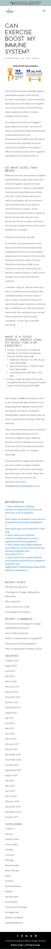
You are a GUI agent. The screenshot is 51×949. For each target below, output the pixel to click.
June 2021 (10, 723)
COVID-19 (9, 828)
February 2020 (12, 801)
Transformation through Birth (27, 638)
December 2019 (13, 806)
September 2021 (13, 707)
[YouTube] (36, 936)
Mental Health (12, 865)
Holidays (9, 849)
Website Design (17, 945)
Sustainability (11, 901)
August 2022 (11, 665)
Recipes (9, 891)
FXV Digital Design (33, 945)
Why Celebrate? (12, 601)
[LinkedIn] (31, 936)
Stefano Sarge (13, 58)
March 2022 (11, 681)
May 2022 (10, 676)
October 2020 (11, 764)
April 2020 (10, 791)
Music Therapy (12, 870)
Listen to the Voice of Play (17, 606)
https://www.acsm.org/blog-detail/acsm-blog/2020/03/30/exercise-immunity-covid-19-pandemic (24, 509)
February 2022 (12, 686)
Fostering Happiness (27, 643)
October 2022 (11, 660)
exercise (23, 91)
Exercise (35, 58)
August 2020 (11, 775)
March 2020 (11, 796)
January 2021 (11, 749)
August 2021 (11, 712)
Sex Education (11, 896)
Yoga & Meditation (14, 922)
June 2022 (10, 671)
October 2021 (11, 702)
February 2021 (12, 744)
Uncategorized (12, 912)
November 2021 (13, 697)
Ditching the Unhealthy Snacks (27, 648)
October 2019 (11, 817)
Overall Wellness (13, 886)
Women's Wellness (14, 917)
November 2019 (13, 811)
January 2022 (11, 691)
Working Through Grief (16, 586)
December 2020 (13, 754)
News (8, 875)
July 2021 (9, 717)
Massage (9, 860)
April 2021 (10, 733)
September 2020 (13, 770)
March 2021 (11, 738)
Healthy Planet (12, 839)
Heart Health (11, 844)
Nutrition (9, 881)
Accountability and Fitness (17, 611)
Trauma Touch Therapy (16, 907)
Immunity (9, 854)
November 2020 (13, 759)
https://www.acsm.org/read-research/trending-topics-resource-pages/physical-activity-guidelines (22, 538)
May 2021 (10, 728)
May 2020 (10, 785)
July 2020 (9, 780)
